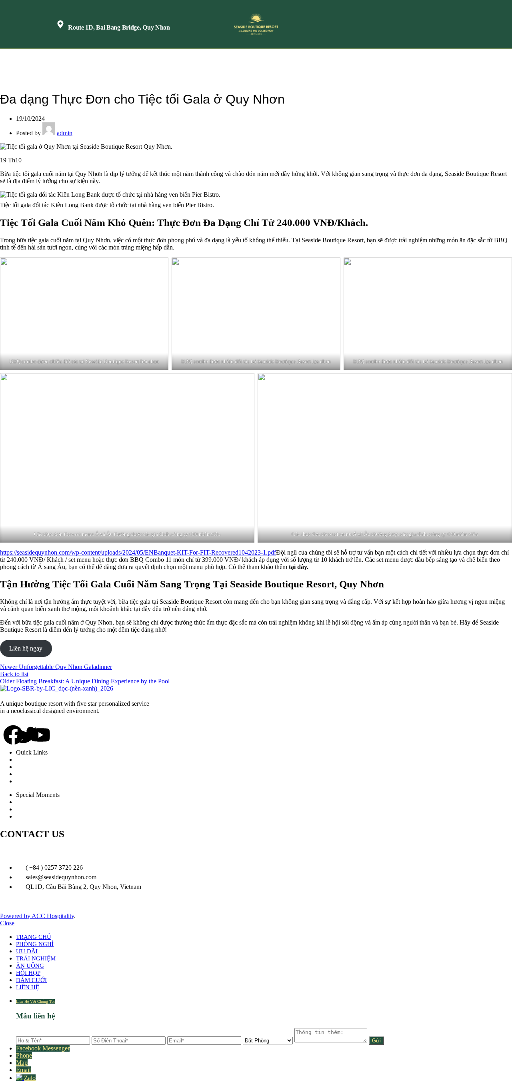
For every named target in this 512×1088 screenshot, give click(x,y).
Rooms (33, 759)
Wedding (35, 802)
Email (23, 1069)
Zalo (30, 1077)
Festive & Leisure (46, 809)
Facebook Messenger (43, 1048)
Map (22, 1062)
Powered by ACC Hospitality (37, 915)
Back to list (14, 674)
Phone (24, 1055)
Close (7, 923)
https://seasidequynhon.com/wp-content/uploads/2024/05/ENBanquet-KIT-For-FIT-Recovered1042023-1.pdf (138, 552)
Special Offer (41, 816)
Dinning (34, 766)
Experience (38, 774)
